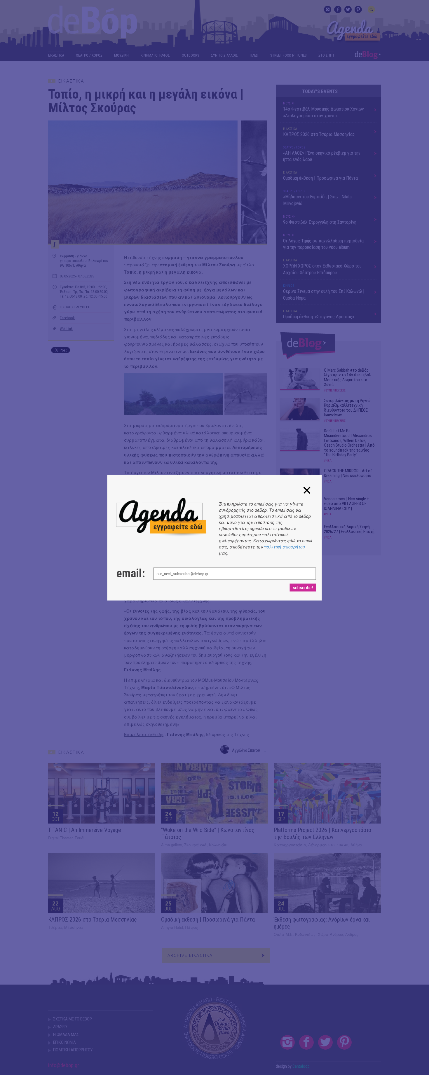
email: (129, 573)
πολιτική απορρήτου (284, 546)
